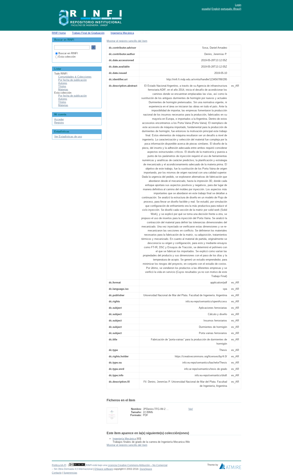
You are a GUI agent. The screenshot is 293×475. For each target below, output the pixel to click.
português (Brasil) (231, 8)
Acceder (59, 119)
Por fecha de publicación (72, 79)
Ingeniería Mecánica (122, 32)
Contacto (57, 472)
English (215, 8)
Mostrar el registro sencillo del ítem (127, 40)
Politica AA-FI (59, 465)
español (206, 8)
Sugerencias (70, 472)
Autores (62, 83)
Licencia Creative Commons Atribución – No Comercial (137, 465)
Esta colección (67, 56)
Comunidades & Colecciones (74, 76)
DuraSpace (146, 469)
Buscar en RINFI (68, 53)
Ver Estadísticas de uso (68, 136)
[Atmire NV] (230, 467)
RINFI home (59, 32)
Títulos (62, 86)
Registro (59, 122)
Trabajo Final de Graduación (88, 32)
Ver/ (190, 408)
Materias (63, 89)
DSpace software (103, 469)
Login (238, 4)
